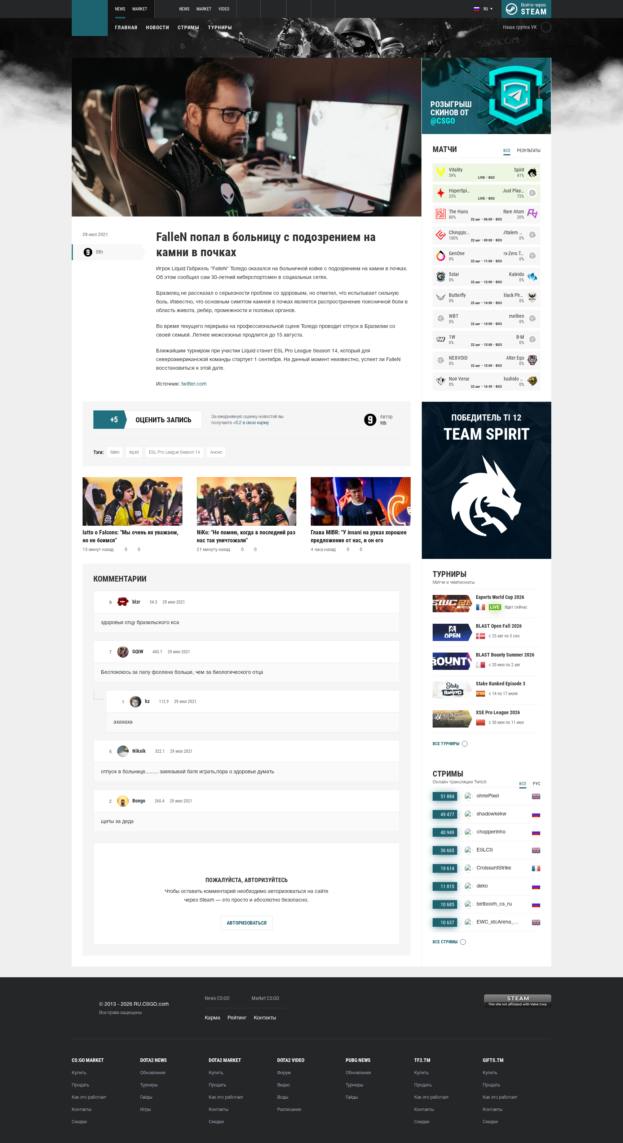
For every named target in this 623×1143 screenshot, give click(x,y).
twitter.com (194, 384)
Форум (284, 1073)
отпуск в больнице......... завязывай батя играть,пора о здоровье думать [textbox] (187, 772)
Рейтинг (237, 1018)
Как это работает (89, 1097)
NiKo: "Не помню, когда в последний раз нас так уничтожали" (246, 536)
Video (223, 9)
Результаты (528, 150)
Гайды (146, 1097)
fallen (114, 452)
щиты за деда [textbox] (117, 821)
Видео (283, 1085)
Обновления (152, 1073)
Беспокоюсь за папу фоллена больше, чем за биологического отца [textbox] (182, 672)
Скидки (79, 1122)
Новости (157, 27)
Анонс (216, 452)
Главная (126, 27)
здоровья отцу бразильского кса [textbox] (140, 623)
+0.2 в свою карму (251, 423)
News (120, 9)
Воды (282, 1097)
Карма (212, 1018)
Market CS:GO (265, 998)
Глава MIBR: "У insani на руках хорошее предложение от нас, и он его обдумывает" (359, 536)
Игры (145, 1110)
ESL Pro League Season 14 (174, 452)
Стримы (188, 27)
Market (139, 9)
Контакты (265, 1018)
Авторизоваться (246, 923)
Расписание (289, 1110)
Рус (536, 783)
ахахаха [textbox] (123, 722)
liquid (134, 452)
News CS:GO (217, 998)
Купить (79, 1073)
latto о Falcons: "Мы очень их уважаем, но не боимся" (130, 536)
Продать (80, 1085)
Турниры (220, 27)
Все (507, 150)
